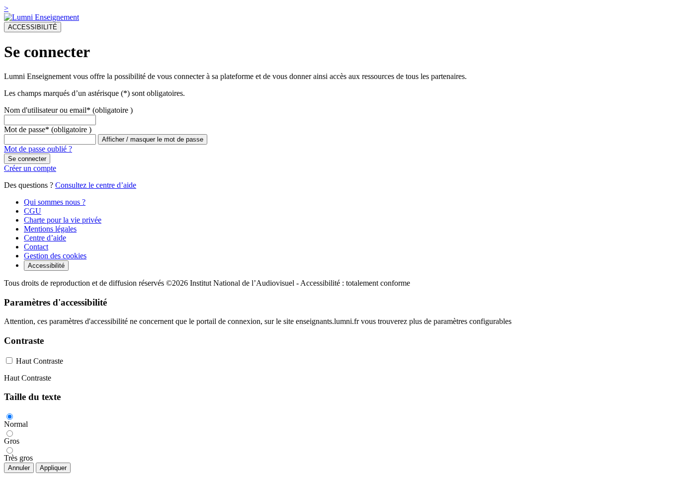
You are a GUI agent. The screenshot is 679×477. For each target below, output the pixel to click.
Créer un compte (30, 168)
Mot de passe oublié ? (38, 149)
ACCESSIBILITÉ (32, 27)
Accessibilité (46, 265)
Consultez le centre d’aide (95, 185)
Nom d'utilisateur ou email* (47, 110)
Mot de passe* (26, 129)
